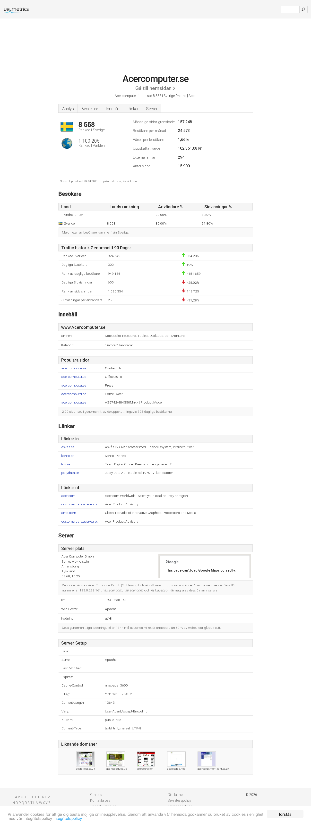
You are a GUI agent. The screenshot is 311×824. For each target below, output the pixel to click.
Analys (68, 108)
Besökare (89, 108)
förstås (285, 814)
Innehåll (112, 108)
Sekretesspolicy (179, 800)
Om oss (96, 795)
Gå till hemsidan (153, 88)
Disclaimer (176, 795)
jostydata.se (70, 473)
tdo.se (65, 464)
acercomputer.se (73, 368)
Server (151, 108)
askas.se (67, 447)
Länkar (132, 108)
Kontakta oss (100, 800)
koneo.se (67, 456)
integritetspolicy (67, 818)
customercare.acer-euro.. (79, 504)
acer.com (68, 496)
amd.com (68, 513)
